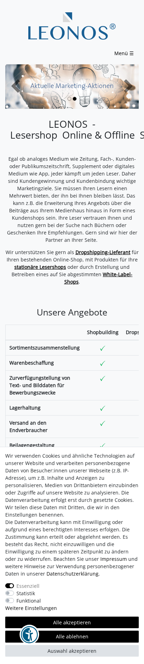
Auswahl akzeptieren (72, 651)
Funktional (28, 600)
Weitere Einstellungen (31, 608)
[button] (15, 86)
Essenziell (27, 586)
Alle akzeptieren (72, 622)
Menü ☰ (124, 53)
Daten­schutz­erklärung (72, 573)
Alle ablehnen (72, 636)
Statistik (25, 593)
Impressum (113, 559)
